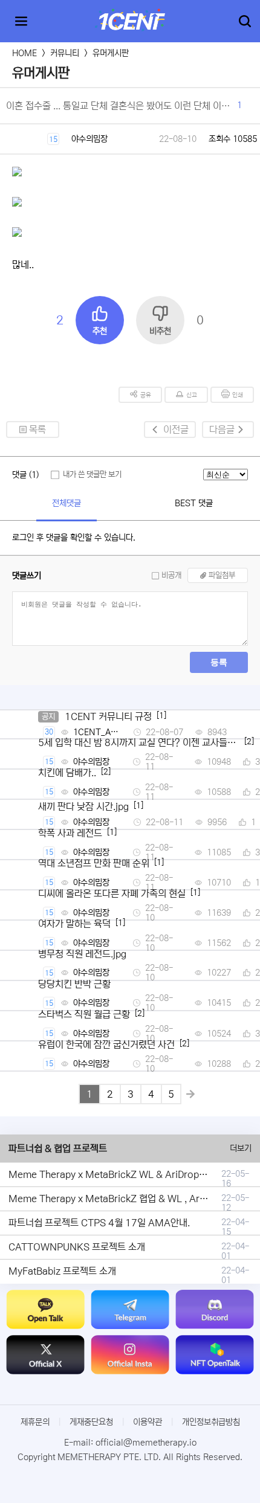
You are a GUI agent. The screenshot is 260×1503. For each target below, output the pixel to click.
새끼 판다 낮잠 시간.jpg (83, 806)
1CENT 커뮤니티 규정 (108, 716)
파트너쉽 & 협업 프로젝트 (57, 1148)
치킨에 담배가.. (67, 772)
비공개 (171, 575)
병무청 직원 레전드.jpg (82, 953)
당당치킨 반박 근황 (74, 984)
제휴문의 (35, 1422)
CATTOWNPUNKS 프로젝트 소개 (76, 1246)
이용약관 (147, 1422)
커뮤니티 (64, 53)
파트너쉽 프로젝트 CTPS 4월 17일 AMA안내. (99, 1222)
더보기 (241, 1148)
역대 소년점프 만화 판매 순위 (93, 863)
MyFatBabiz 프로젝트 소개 (62, 1271)
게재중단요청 (91, 1422)
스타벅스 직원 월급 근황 (84, 1014)
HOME (24, 53)
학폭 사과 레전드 (70, 833)
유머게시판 (111, 53)
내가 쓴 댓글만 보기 (92, 474)
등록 (218, 662)
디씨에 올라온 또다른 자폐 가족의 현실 (112, 893)
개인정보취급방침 (211, 1422)
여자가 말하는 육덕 (74, 923)
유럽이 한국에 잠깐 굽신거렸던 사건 (106, 1044)
